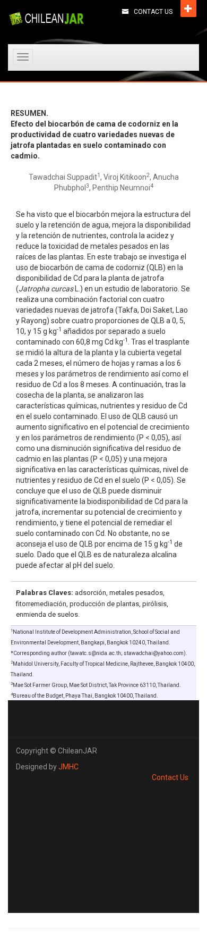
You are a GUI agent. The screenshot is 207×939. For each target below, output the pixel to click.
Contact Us (153, 11)
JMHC (68, 766)
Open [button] (188, 8)
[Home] (46, 19)
